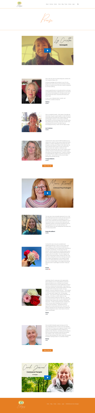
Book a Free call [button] (47, 165)
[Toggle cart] (78, 4)
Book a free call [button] (47, 350)
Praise (66, 4)
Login (73, 4)
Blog (63, 4)
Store (59, 4)
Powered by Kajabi (76, 410)
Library (69, 4)
